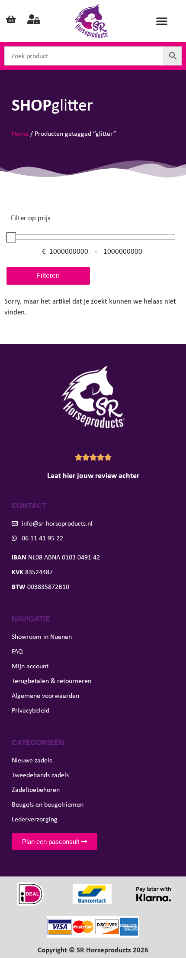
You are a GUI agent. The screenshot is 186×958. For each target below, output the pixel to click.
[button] (162, 21)
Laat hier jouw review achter (93, 475)
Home (20, 133)
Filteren (48, 275)
